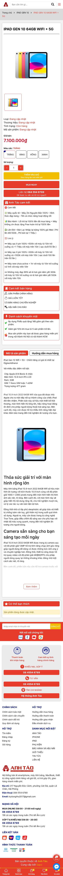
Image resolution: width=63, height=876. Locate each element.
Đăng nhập (7, 737)
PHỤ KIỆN (37, 744)
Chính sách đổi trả (10, 719)
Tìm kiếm (6, 733)
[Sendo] (24, 837)
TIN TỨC (36, 756)
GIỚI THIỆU (37, 752)
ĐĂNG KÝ (55, 626)
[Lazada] (11, 837)
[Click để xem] (31, 64)
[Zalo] (20, 637)
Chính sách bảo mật (11, 712)
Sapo (39, 864)
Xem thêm (31, 586)
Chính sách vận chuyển (13, 715)
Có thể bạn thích (18, 603)
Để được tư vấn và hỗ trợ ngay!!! (31, 193)
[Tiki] (18, 837)
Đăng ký (6, 741)
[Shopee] (4, 837)
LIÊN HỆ (36, 759)
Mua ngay (31, 184)
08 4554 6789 (31, 672)
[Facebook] (27, 637)
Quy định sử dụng (10, 723)
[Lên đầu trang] (57, 850)
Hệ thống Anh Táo (31, 695)
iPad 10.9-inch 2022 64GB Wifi (19, 394)
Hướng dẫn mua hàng (42, 712)
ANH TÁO (36, 733)
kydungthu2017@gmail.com (22, 796)
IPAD (34, 741)
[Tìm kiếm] (52, 4)
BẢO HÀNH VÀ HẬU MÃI (43, 748)
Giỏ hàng (6, 744)
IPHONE (36, 737)
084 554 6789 (20, 792)
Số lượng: (8, 162)
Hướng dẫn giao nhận (42, 719)
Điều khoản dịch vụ (41, 723)
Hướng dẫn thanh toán (43, 715)
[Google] (41, 637)
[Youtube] (34, 637)
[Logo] (6, 4)
